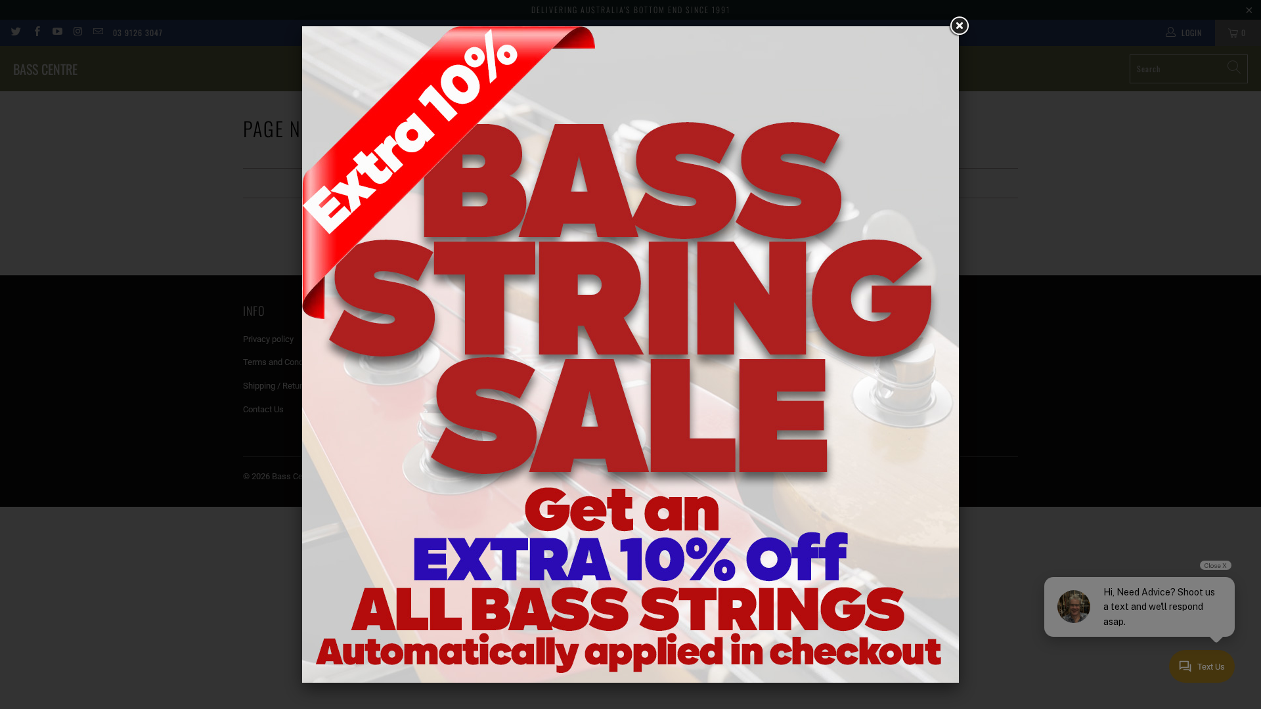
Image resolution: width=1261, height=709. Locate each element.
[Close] (959, 26)
